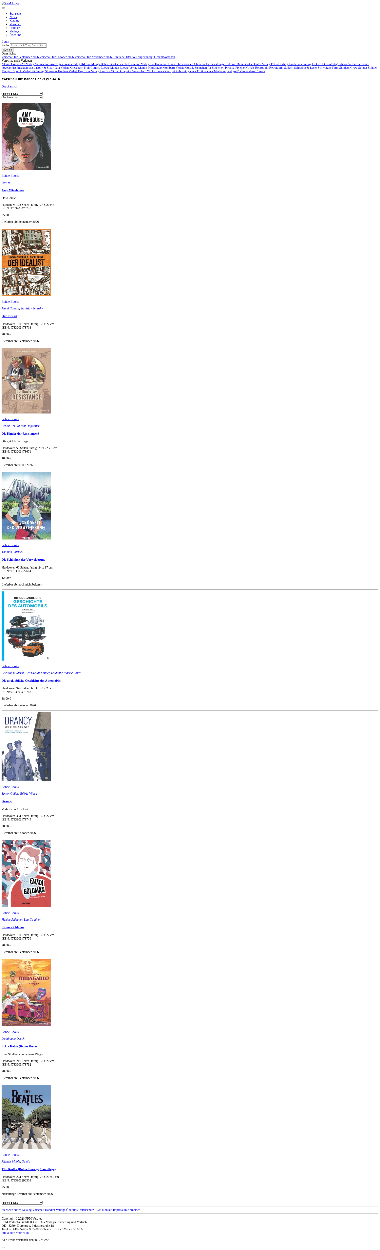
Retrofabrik (276, 67)
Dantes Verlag (262, 64)
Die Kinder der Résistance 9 (20, 433)
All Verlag (28, 64)
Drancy (7, 801)
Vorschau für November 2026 (94, 57)
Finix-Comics (360, 64)
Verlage (14, 31)
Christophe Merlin (13, 673)
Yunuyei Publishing (177, 71)
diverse (6, 182)
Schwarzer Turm (328, 67)
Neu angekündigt (143, 57)
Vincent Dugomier (27, 426)
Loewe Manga (110, 67)
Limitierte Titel (122, 57)
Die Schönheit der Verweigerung (23, 559)
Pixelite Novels (245, 67)
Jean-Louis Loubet (37, 673)
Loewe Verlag (129, 67)
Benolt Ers (8, 426)
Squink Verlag (22, 71)
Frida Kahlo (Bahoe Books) (20, 1046)
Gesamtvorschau (164, 57)
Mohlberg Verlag (173, 67)
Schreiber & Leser (306, 67)
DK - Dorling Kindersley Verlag (291, 64)
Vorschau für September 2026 (21, 57)
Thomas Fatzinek (12, 552)
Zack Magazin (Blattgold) (223, 71)
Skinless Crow (348, 67)
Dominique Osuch (13, 1038)
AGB (97, 1209)
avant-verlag (73, 64)
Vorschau (15, 24)
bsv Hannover (159, 64)
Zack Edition (198, 71)
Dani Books (245, 64)
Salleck (289, 67)
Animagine (57, 64)
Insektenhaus (25, 67)
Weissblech (139, 71)
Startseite (15, 13)
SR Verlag (38, 71)
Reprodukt (262, 67)
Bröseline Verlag (139, 64)
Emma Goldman (13, 927)
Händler (15, 27)
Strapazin (51, 71)
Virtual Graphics (121, 71)
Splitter (363, 67)
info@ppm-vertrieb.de (15, 1232)
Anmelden (133, 1209)
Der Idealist (9, 316)
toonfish (105, 71)
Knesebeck (76, 67)
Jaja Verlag (62, 67)
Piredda (230, 67)
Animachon (42, 64)
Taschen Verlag (68, 71)
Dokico (317, 64)
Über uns (15, 35)
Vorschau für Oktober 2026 (57, 57)
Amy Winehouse (13, 190)
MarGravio (155, 67)
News (13, 17)
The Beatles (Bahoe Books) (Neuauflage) (29, 1169)
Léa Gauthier (32, 919)
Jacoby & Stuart (44, 67)
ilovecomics (9, 67)
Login (5, 41)
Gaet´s (26, 1161)
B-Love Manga (91, 64)
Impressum (120, 1209)
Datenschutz (86, 1209)
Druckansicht (10, 86)
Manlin (143, 67)
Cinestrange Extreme (223, 64)
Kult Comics (92, 67)
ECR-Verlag (330, 64)
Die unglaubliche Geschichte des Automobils (31, 680)
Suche (5, 45)
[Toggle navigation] (3, 7)
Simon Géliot (10, 793)
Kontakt (107, 1209)
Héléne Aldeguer (12, 919)
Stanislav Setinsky (32, 308)
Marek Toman (10, 308)
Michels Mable (11, 1161)
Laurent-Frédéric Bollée (66, 673)
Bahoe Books (110, 64)
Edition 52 (345, 64)
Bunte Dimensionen (181, 64)
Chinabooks (202, 64)
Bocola (123, 64)
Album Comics (11, 64)
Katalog (14, 20)
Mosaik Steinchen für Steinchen (204, 67)
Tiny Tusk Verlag (89, 71)
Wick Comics (155, 71)
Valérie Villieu (28, 793)
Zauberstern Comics (252, 71)
